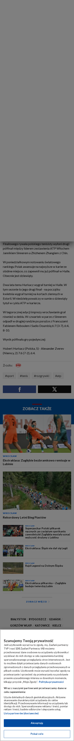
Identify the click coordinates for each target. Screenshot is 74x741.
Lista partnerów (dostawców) (21, 713)
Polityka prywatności (51, 681)
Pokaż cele (37, 733)
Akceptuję (37, 723)
